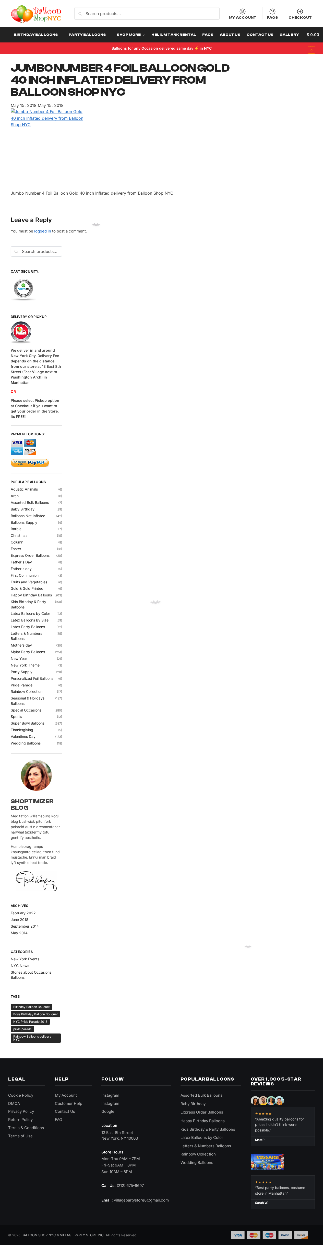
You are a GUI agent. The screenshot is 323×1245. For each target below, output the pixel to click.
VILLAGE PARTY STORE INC (82, 1235)
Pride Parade (21, 685)
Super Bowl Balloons (27, 723)
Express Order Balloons (30, 555)
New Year (19, 658)
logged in (42, 231)
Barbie (16, 529)
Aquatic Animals (24, 489)
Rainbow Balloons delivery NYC (32, 1038)
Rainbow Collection (26, 691)
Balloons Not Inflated (28, 516)
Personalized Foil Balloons (32, 678)
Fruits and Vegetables (29, 582)
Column (17, 542)
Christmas (19, 535)
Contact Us (65, 1111)
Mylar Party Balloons (28, 652)
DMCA (14, 1103)
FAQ (58, 1119)
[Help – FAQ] (36, 332)
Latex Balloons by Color (30, 613)
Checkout (300, 17)
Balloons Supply (24, 522)
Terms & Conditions (26, 1127)
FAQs (272, 17)
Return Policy (20, 1119)
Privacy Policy (21, 1111)
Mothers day (21, 645)
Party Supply (21, 672)
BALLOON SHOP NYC (38, 1235)
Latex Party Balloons (28, 627)
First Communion (25, 575)
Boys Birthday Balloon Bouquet (35, 1014)
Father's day (21, 568)
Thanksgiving (22, 730)
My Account (242, 17)
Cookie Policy (20, 1095)
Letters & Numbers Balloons (206, 1145)
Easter (16, 549)
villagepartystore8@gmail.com (141, 1200)
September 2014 (25, 926)
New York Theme (25, 665)
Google (107, 1111)
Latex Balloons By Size (30, 620)
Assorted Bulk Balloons (30, 502)
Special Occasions (26, 710)
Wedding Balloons (26, 743)
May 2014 (19, 933)
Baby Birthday (22, 509)
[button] (313, 42)
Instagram (110, 1095)
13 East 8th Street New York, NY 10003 (119, 1135)
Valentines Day (23, 736)
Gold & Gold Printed (27, 588)
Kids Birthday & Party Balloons (208, 1129)
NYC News (20, 965)
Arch (15, 496)
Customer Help (68, 1103)
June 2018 (19, 919)
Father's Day (21, 562)
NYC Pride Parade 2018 (30, 1022)
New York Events (25, 959)
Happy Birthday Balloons (31, 595)
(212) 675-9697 (130, 1185)
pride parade (22, 1029)
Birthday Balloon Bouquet (31, 1007)
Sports (16, 716)
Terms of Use (20, 1135)
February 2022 (23, 913)
